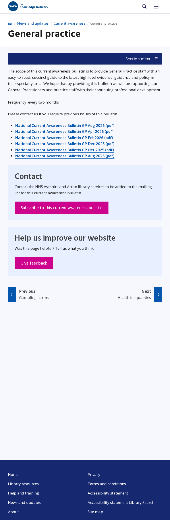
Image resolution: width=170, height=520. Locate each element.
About (13, 511)
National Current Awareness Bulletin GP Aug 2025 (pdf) (64, 155)
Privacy (94, 474)
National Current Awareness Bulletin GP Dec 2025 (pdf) (64, 143)
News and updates (32, 23)
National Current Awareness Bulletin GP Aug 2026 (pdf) (64, 125)
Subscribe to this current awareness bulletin (64, 207)
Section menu (139, 58)
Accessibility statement (108, 493)
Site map (95, 511)
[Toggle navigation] (156, 6)
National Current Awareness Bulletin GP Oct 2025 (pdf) (64, 149)
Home (13, 474)
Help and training (23, 493)
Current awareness (69, 23)
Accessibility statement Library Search (121, 502)
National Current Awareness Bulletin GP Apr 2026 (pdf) (64, 131)
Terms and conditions (107, 483)
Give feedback (37, 263)
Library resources (23, 483)
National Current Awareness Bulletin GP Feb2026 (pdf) (64, 137)
